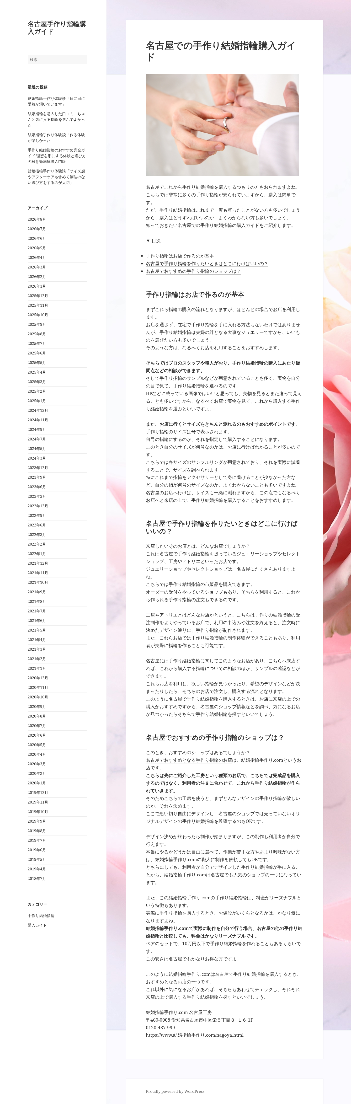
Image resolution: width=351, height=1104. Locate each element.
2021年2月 (37, 658)
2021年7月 (37, 611)
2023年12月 (38, 467)
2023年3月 (37, 496)
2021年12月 (38, 563)
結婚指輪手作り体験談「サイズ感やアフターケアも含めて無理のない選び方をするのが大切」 (56, 176)
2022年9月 (37, 515)
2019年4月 (37, 869)
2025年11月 (38, 305)
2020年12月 (38, 678)
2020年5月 (37, 744)
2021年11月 (38, 572)
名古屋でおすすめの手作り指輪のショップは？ (193, 271)
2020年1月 (37, 783)
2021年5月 (37, 630)
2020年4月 (37, 754)
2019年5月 (37, 859)
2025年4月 (37, 372)
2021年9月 (37, 592)
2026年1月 (37, 286)
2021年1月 (37, 668)
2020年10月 (38, 697)
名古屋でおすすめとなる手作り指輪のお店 (189, 760)
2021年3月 (37, 649)
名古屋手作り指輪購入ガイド (57, 27)
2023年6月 (37, 486)
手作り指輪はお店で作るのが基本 (180, 256)
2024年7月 (37, 439)
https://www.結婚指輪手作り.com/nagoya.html (195, 1035)
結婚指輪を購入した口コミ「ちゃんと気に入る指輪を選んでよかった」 (56, 119)
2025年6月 (37, 353)
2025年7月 (37, 343)
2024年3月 (37, 458)
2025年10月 (38, 314)
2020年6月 (37, 735)
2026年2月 (37, 276)
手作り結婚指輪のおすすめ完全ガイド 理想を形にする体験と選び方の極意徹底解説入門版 (57, 155)
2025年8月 (37, 334)
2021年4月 (37, 639)
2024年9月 (37, 429)
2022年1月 (37, 553)
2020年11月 (38, 687)
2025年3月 (37, 381)
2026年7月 (37, 228)
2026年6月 (37, 238)
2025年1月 (37, 400)
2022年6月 (37, 525)
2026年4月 (37, 257)
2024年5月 (37, 448)
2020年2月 (37, 773)
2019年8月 (37, 830)
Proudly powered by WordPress (175, 1091)
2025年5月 (37, 362)
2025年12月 (38, 295)
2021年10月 (38, 582)
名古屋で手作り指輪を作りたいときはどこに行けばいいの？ (207, 263)
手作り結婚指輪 (41, 915)
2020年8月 (37, 716)
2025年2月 (37, 391)
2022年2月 (37, 544)
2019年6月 (37, 849)
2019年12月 (38, 792)
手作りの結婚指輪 (273, 615)
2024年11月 (38, 420)
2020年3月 (37, 763)
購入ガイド (37, 925)
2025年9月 (37, 324)
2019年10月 (38, 811)
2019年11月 (38, 802)
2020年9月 (37, 706)
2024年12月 (38, 410)
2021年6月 (37, 620)
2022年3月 (37, 534)
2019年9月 (37, 821)
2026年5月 (37, 248)
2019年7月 (37, 840)
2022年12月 (38, 506)
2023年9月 (37, 477)
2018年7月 (37, 878)
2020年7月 (37, 725)
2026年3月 (37, 267)
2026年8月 (37, 219)
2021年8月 (37, 601)
